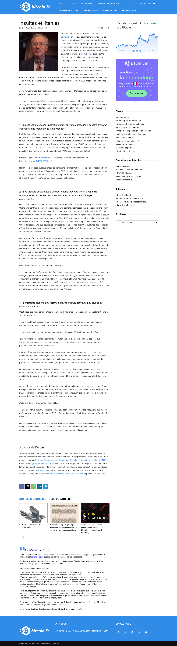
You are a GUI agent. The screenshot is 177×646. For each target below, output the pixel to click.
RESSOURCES (71, 3)
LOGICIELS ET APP (90, 10)
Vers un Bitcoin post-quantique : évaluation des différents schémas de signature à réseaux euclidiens (63, 527)
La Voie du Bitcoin (125, 205)
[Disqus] (64, 578)
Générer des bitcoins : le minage (132, 134)
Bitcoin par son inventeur (128, 127)
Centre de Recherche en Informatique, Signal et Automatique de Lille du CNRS (70, 460)
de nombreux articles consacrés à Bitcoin (64, 473)
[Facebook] (137, 3)
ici (75, 37)
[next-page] (25, 537)
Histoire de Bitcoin (125, 144)
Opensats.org (123, 166)
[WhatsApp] (33, 486)
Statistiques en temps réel (129, 120)
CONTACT (61, 3)
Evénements (123, 117)
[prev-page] (21, 537)
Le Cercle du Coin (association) (131, 202)
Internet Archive (124, 180)
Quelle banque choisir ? (128, 141)
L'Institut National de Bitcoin (130, 198)
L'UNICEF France (125, 173)
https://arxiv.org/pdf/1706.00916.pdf (35, 161)
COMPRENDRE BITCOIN (68, 10)
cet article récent (48, 157)
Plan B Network (124, 195)
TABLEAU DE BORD (113, 3)
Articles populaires (126, 148)
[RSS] (141, 3)
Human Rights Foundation (129, 176)
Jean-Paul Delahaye (29, 28)
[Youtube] (154, 3)
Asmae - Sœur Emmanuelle (129, 169)
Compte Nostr (100, 630)
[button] (133, 3)
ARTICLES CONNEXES (32, 499)
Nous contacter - (82, 630)
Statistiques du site (126, 151)
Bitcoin (29, 18)
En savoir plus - (63, 630)
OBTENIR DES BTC (109, 10)
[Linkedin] (39, 486)
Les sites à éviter (125, 137)
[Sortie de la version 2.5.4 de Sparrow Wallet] (33, 513)
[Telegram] (145, 3)
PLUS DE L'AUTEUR (60, 499)
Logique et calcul (42, 470)
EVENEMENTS (100, 3)
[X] (149, 3)
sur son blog (99, 473)
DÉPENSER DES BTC (129, 10)
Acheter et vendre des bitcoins (131, 124)
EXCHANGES (89, 3)
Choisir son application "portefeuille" (134, 131)
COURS (80, 3)
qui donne (39, 265)
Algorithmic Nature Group (42, 463)
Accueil (21, 18)
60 (108, 28)
